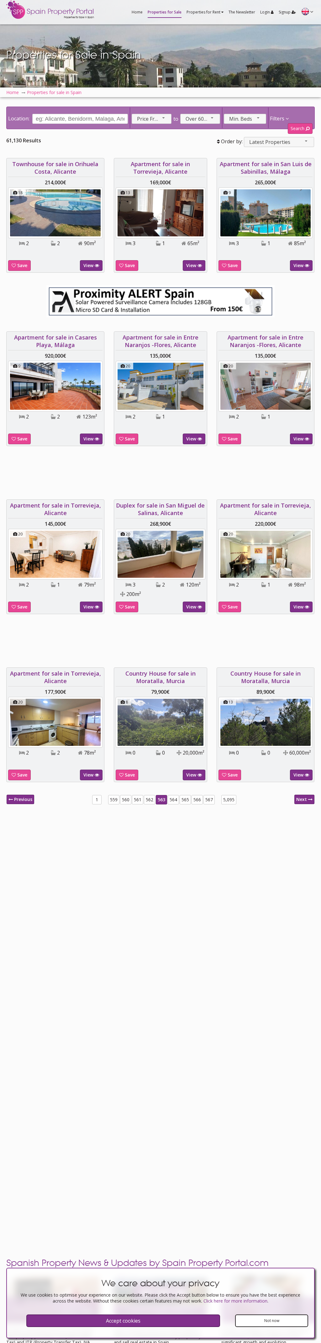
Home (137, 12)
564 (173, 800)
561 (137, 800)
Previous (22, 799)
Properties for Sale (165, 12)
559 (114, 800)
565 (185, 800)
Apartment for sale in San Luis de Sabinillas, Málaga (266, 167)
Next (302, 799)
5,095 (228, 800)
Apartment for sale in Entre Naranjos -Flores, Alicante (160, 341)
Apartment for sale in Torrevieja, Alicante (160, 167)
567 (209, 800)
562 (149, 800)
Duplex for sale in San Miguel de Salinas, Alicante (160, 509)
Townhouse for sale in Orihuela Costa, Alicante (55, 167)
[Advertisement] (160, 473)
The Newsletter (242, 12)
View (89, 265)
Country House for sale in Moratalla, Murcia (160, 677)
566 (197, 800)
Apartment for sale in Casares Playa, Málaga (55, 341)
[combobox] (151, 119)
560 (125, 800)
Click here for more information (235, 1301)
